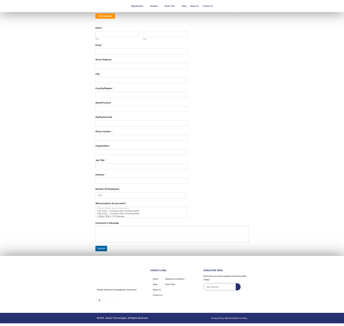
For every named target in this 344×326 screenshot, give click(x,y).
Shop (184, 6)
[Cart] (114, 300)
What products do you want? (110, 203)
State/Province (103, 102)
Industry (100, 174)
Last (144, 39)
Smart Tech (170, 6)
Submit (101, 248)
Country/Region (104, 88)
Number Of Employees (107, 189)
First (97, 39)
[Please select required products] (140, 208)
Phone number (104, 131)
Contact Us (208, 6)
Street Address (103, 59)
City (97, 74)
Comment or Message (107, 223)
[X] (99, 300)
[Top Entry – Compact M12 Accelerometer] (140, 210)
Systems (154, 6)
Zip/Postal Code (103, 117)
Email (99, 45)
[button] (238, 6)
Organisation (103, 146)
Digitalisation (137, 6)
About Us (194, 6)
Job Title (100, 160)
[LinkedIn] (107, 300)
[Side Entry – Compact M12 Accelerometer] (140, 213)
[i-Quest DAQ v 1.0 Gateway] (140, 216)
